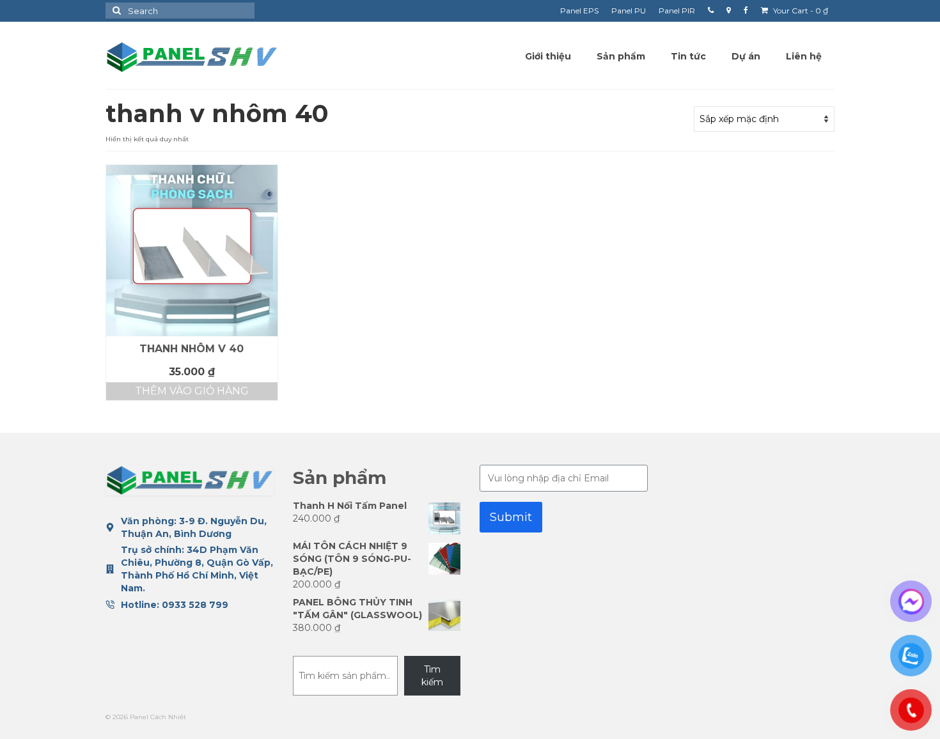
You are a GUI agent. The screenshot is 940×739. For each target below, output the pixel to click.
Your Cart (799, 10)
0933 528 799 (195, 605)
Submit (511, 517)
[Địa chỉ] (728, 11)
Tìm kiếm (432, 676)
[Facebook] (746, 11)
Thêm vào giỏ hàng (192, 391)
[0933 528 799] (710, 11)
